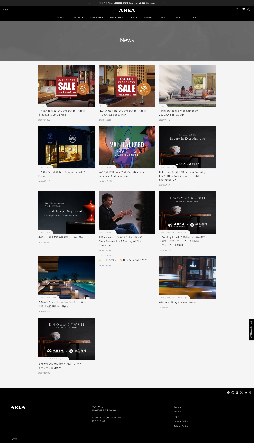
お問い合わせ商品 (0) (251, 329)
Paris (48, 167)
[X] (241, 392)
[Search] (248, 9)
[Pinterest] (237, 392)
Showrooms (96, 17)
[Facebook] (228, 392)
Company (149, 17)
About (134, 17)
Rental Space (117, 17)
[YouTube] (246, 392)
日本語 (6, 9)
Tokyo (185, 232)
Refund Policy (181, 426)
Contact (178, 17)
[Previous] (89, 3)
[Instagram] (233, 392)
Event (42, 106)
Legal (176, 416)
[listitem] (127, 3)
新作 (54, 298)
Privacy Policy (181, 421)
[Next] (165, 3)
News (163, 17)
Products (62, 17)
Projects (78, 17)
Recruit (194, 17)
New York (110, 167)
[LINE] (250, 392)
